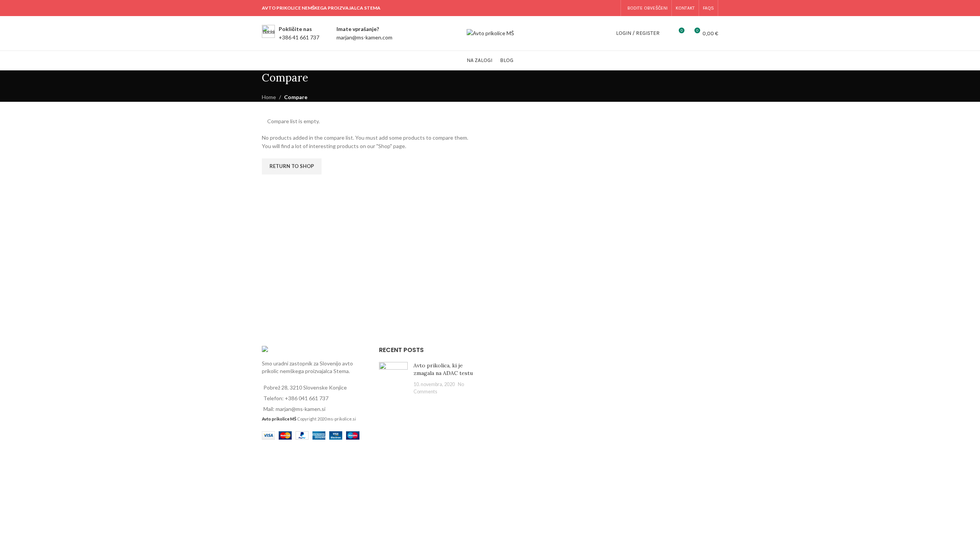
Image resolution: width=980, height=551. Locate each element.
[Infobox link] (290, 33)
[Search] (667, 33)
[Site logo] (490, 32)
